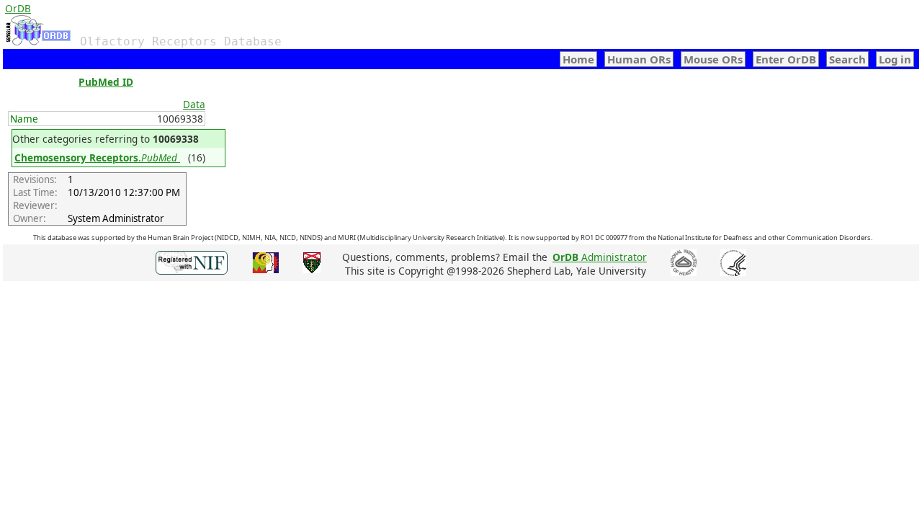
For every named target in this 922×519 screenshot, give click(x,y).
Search (847, 59)
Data (194, 104)
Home (578, 59)
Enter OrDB (786, 59)
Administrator (599, 257)
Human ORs (639, 59)
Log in (895, 59)
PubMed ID (106, 82)
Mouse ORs (713, 59)
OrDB (18, 8)
